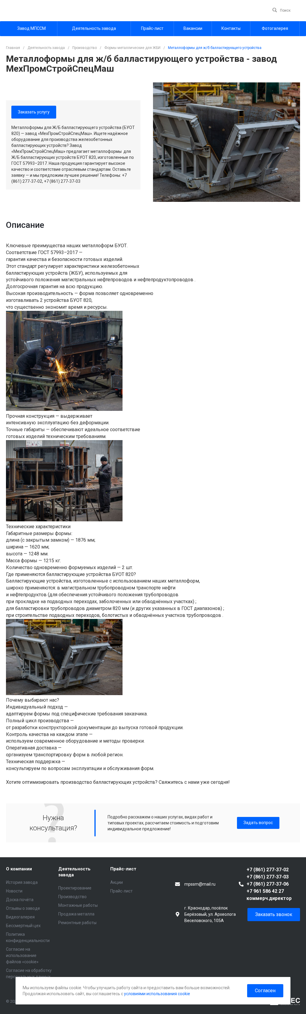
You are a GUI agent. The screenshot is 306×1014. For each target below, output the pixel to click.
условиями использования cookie (157, 993)
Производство (72, 896)
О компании (19, 869)
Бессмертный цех (23, 925)
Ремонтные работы (77, 922)
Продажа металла (76, 914)
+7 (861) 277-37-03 (268, 877)
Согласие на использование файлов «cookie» (22, 955)
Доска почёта (19, 899)
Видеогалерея (20, 917)
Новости (14, 891)
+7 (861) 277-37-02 (268, 869)
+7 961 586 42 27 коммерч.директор (269, 894)
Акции (116, 882)
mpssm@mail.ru (199, 884)
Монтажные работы (78, 905)
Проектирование (74, 888)
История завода (22, 882)
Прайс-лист (123, 869)
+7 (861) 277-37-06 (268, 884)
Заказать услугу (34, 112)
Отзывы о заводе (23, 908)
